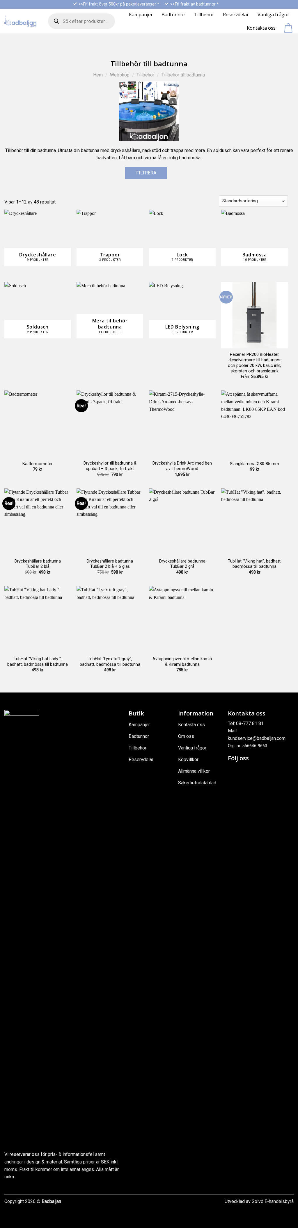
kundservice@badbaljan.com (256, 738)
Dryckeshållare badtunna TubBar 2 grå (182, 564)
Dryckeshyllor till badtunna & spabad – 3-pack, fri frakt (110, 466)
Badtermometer (37, 463)
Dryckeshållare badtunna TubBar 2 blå (38, 564)
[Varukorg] (289, 27)
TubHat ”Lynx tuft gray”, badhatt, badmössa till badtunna (110, 661)
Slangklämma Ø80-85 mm (254, 463)
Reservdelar (236, 14)
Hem (98, 75)
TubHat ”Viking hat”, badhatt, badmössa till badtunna (254, 564)
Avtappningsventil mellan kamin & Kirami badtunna (182, 661)
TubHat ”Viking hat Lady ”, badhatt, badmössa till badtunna (37, 661)
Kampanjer (141, 14)
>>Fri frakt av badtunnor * (194, 4)
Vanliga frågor (273, 14)
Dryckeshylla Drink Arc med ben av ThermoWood (182, 466)
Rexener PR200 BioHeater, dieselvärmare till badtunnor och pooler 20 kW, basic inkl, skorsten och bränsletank (254, 362)
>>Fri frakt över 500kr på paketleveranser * (119, 4)
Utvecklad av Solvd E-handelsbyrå (259, 1201)
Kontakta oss (261, 28)
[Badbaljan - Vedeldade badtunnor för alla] (20, 21)
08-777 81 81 (250, 723)
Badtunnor (173, 14)
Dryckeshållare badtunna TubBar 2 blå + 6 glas (110, 564)
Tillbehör (204, 14)
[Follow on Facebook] (233, 770)
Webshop (120, 75)
